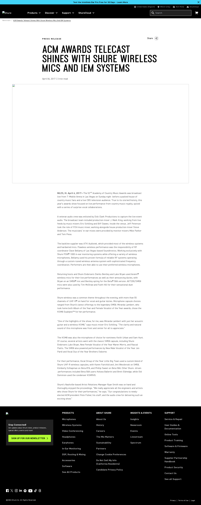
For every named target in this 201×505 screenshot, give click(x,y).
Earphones (68, 442)
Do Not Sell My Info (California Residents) (108, 462)
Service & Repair (173, 419)
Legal (193, 500)
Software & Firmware (176, 446)
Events (134, 431)
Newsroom (136, 425)
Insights (134, 419)
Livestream (136, 436)
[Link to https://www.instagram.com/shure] (16, 490)
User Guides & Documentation (173, 427)
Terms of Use (183, 500)
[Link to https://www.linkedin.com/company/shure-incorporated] (20, 490)
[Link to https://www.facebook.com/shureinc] (7, 490)
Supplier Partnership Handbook (180, 460)
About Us (101, 419)
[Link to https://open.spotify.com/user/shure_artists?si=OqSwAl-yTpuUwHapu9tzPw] (25, 490)
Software (67, 466)
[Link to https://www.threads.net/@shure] (39, 490)
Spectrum (135, 442)
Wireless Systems (72, 425)
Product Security (174, 467)
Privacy (173, 500)
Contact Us (170, 473)
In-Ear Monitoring (71, 448)
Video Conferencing (72, 431)
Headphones (68, 436)
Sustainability (103, 442)
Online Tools (171, 434)
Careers (100, 431)
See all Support (173, 479)
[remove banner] (198, 2)
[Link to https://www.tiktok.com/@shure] (35, 490)
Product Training (174, 440)
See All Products (71, 472)
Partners (101, 448)
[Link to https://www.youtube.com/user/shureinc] (30, 491)
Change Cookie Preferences (111, 454)
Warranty (170, 452)
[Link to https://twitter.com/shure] (11, 490)
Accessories (68, 460)
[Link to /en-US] (12, 13)
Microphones (69, 419)
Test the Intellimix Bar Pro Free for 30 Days (100, 2)
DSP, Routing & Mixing (73, 454)
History (100, 425)
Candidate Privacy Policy (109, 469)
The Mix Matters (105, 436)
